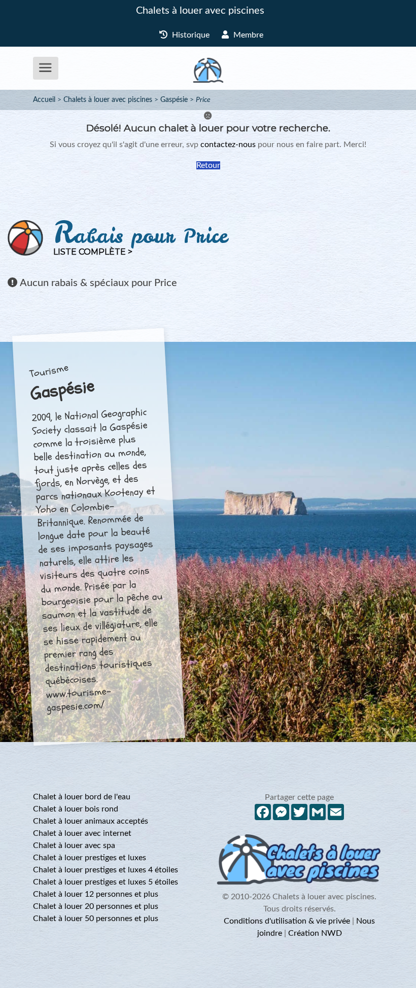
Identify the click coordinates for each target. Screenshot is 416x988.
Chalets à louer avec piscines (200, 11)
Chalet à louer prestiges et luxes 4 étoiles (105, 870)
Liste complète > (92, 252)
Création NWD (315, 933)
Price (203, 99)
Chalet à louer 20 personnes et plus (95, 906)
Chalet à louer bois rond (75, 809)
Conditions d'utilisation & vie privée (287, 921)
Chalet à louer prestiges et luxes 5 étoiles (105, 882)
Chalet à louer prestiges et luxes (89, 858)
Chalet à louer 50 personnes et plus (95, 918)
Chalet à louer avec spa (74, 845)
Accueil (44, 99)
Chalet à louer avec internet (82, 833)
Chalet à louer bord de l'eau (81, 797)
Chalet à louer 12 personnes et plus (95, 894)
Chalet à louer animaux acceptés (90, 821)
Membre (247, 35)
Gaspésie (174, 99)
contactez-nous (228, 144)
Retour (208, 165)
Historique (190, 35)
